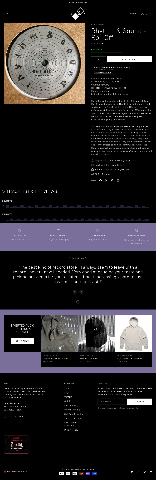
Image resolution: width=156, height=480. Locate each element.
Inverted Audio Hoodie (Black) (56, 358)
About (67, 388)
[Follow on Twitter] (138, 471)
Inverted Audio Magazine (71, 424)
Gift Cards (69, 401)
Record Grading (72, 409)
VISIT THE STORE (15, 416)
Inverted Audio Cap (88, 358)
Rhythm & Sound (97, 24)
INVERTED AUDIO (50, 355)
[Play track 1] (3, 205)
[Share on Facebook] (100, 180)
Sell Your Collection (73, 414)
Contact (68, 396)
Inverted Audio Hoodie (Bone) (130, 358)
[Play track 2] (3, 218)
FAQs (66, 392)
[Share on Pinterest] (112, 180)
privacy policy (132, 408)
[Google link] (78, 302)
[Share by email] (118, 180)
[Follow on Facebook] (132, 471)
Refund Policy (71, 405)
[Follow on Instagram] (144, 471)
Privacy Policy (71, 429)
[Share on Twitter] (106, 180)
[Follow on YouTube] (151, 471)
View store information (102, 73)
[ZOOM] (79, 98)
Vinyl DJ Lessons (72, 418)
